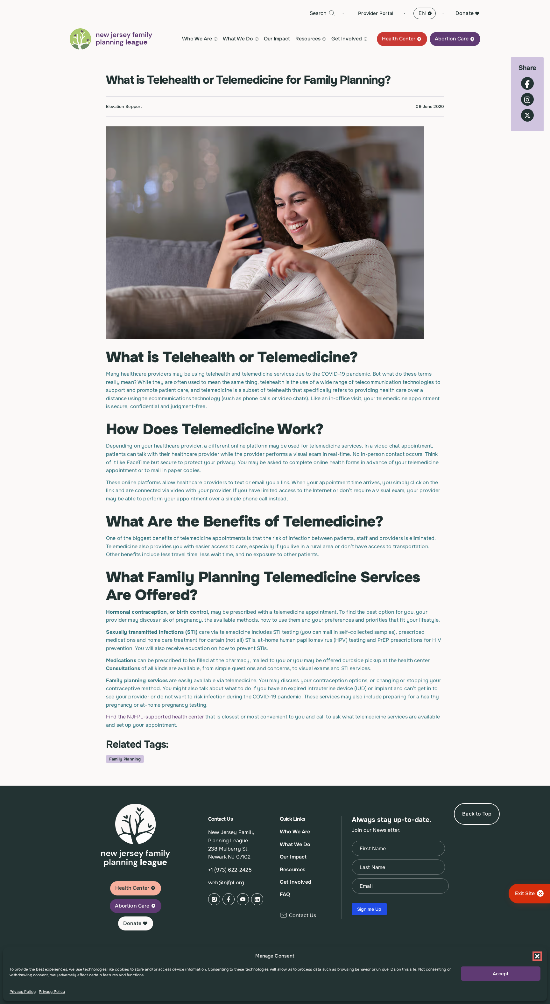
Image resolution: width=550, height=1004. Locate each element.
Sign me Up (369, 909)
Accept (501, 974)
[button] (537, 956)
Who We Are (295, 831)
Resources (292, 869)
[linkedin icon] (257, 899)
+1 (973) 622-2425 (230, 869)
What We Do (295, 844)
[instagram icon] (214, 899)
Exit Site (525, 893)
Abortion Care (452, 39)
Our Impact (277, 39)
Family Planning (125, 759)
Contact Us (302, 915)
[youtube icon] (243, 899)
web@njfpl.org (226, 882)
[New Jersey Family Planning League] (111, 39)
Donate (464, 13)
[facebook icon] (228, 899)
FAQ (285, 894)
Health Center (398, 39)
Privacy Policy (23, 991)
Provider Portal (375, 13)
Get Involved (295, 882)
